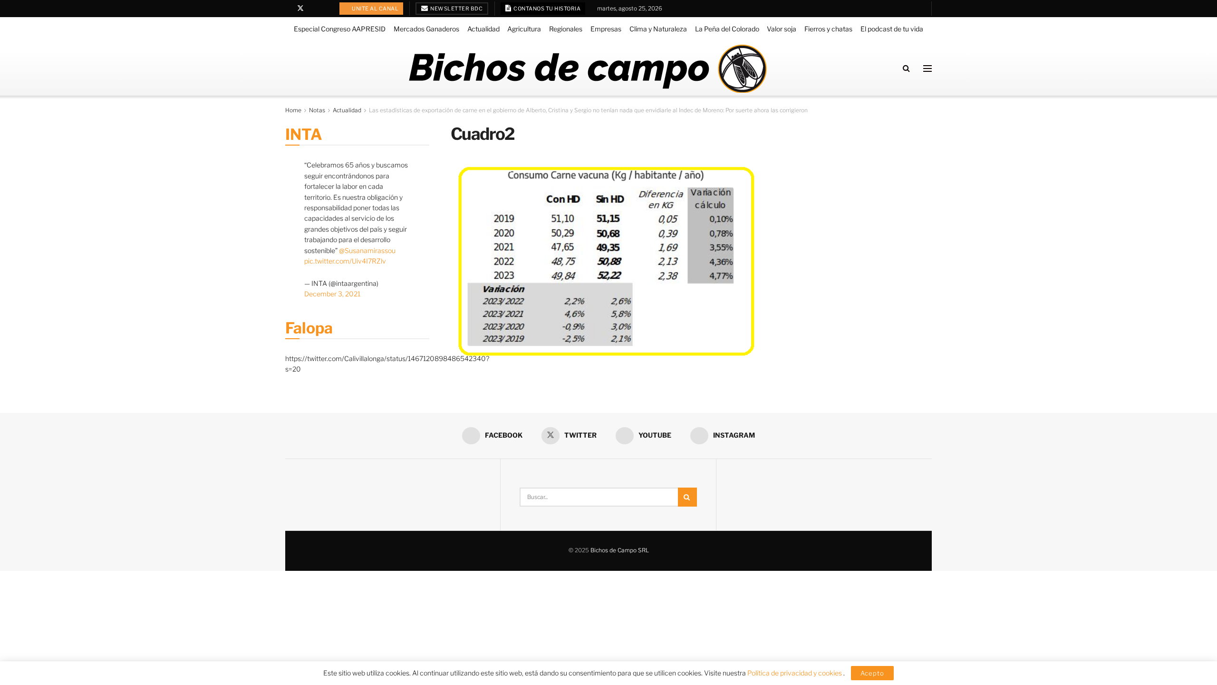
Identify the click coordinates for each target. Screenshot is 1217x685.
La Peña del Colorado (727, 29)
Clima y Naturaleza (658, 29)
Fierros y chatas (828, 29)
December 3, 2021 (332, 294)
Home (293, 110)
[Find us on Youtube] (313, 8)
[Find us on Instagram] (325, 8)
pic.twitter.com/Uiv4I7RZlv (345, 261)
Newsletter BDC (456, 8)
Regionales (565, 29)
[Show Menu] (927, 68)
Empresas (605, 29)
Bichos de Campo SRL (619, 550)
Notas (317, 110)
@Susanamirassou (367, 250)
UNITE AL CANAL (375, 8)
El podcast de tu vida (891, 29)
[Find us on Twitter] (300, 8)
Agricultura (524, 29)
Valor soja (781, 29)
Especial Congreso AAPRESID (340, 29)
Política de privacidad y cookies (795, 673)
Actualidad (483, 29)
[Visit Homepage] (587, 68)
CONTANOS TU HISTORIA (546, 8)
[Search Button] (906, 68)
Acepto (872, 673)
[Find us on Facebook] (287, 8)
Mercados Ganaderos (426, 29)
